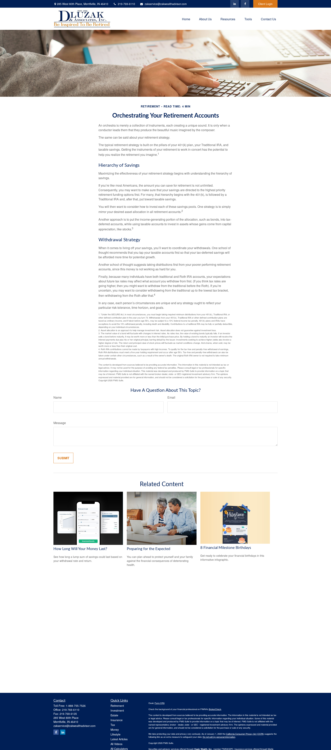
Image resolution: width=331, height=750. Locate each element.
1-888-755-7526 (76, 706)
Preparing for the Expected (148, 549)
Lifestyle (115, 734)
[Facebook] (245, 4)
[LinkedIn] (234, 4)
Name (57, 397)
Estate (114, 715)
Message (59, 423)
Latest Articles (119, 739)
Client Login (265, 4)
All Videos (116, 744)
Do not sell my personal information (219, 736)
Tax (113, 725)
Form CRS (160, 702)
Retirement (117, 706)
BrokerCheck (215, 709)
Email (171, 397)
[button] (186, 19)
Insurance (117, 720)
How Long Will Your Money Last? (80, 549)
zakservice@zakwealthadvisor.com (166, 4)
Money (115, 729)
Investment (117, 710)
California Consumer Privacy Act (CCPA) (245, 733)
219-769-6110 (126, 4)
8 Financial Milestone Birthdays (225, 548)
